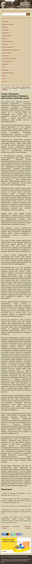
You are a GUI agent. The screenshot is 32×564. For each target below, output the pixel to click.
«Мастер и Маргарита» (7, 47)
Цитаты (4, 38)
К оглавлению (16, 526)
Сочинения (5, 44)
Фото (3, 67)
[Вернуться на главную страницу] (16, 4)
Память (4, 75)
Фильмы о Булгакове (7, 41)
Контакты (4, 81)
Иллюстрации (5, 55)
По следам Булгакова (7, 61)
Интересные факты (7, 35)
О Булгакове (5, 30)
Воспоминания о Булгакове (8, 58)
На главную (5, 21)
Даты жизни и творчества (8, 24)
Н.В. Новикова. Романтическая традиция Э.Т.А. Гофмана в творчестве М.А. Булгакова (16, 88)
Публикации (5, 64)
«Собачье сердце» (6, 52)
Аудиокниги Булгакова (7, 72)
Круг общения (5, 32)
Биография (5, 27)
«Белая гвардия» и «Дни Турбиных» (10, 50)
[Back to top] (29, 560)
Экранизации (5, 70)
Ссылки (4, 78)
